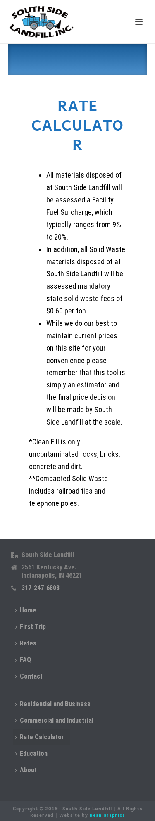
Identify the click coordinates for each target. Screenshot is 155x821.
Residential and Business (55, 704)
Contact (31, 676)
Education (34, 753)
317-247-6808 (40, 588)
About (28, 770)
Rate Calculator (42, 737)
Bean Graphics (107, 815)
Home (28, 610)
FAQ (25, 660)
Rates (28, 643)
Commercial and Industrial (56, 720)
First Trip (33, 627)
